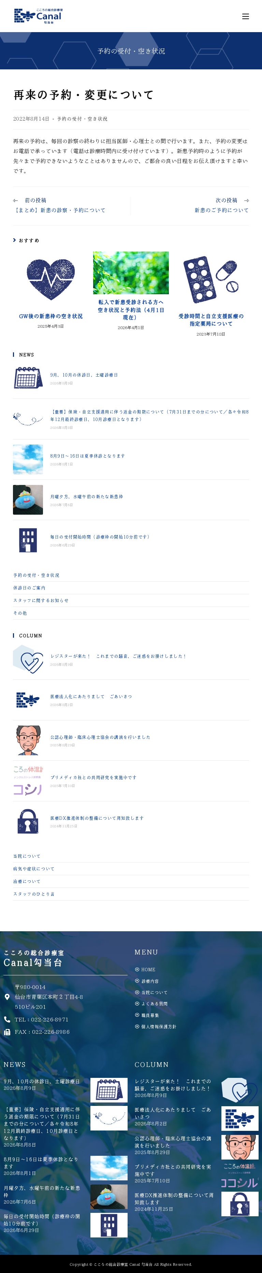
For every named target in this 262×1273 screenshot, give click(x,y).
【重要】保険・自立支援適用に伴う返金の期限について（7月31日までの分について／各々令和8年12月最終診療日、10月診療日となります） (41, 1124)
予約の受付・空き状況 (82, 118)
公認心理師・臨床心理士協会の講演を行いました (100, 737)
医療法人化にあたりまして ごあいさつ (91, 696)
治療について (27, 881)
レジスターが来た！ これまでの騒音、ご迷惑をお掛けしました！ (118, 656)
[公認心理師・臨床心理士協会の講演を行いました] (28, 740)
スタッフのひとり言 (34, 894)
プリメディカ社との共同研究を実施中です (93, 777)
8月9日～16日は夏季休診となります (88, 455)
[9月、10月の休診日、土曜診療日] (28, 378)
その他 (20, 613)
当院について (27, 856)
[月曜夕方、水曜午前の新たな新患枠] (28, 500)
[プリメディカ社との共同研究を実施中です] (28, 781)
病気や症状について (34, 868)
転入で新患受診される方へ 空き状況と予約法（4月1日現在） (131, 309)
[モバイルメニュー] (245, 16)
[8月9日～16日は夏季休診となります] (28, 459)
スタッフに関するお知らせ (41, 600)
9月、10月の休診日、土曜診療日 (84, 375)
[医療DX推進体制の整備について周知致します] (28, 821)
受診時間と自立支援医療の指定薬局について (211, 319)
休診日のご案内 (29, 587)
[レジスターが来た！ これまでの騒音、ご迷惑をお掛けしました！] (28, 659)
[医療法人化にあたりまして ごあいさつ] (28, 700)
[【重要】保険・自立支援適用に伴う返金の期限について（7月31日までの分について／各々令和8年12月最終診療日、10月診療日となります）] (28, 419)
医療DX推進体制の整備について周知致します (97, 818)
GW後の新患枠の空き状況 (51, 316)
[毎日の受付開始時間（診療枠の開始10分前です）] (28, 540)
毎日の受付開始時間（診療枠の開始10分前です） (101, 536)
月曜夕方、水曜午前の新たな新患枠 (86, 496)
